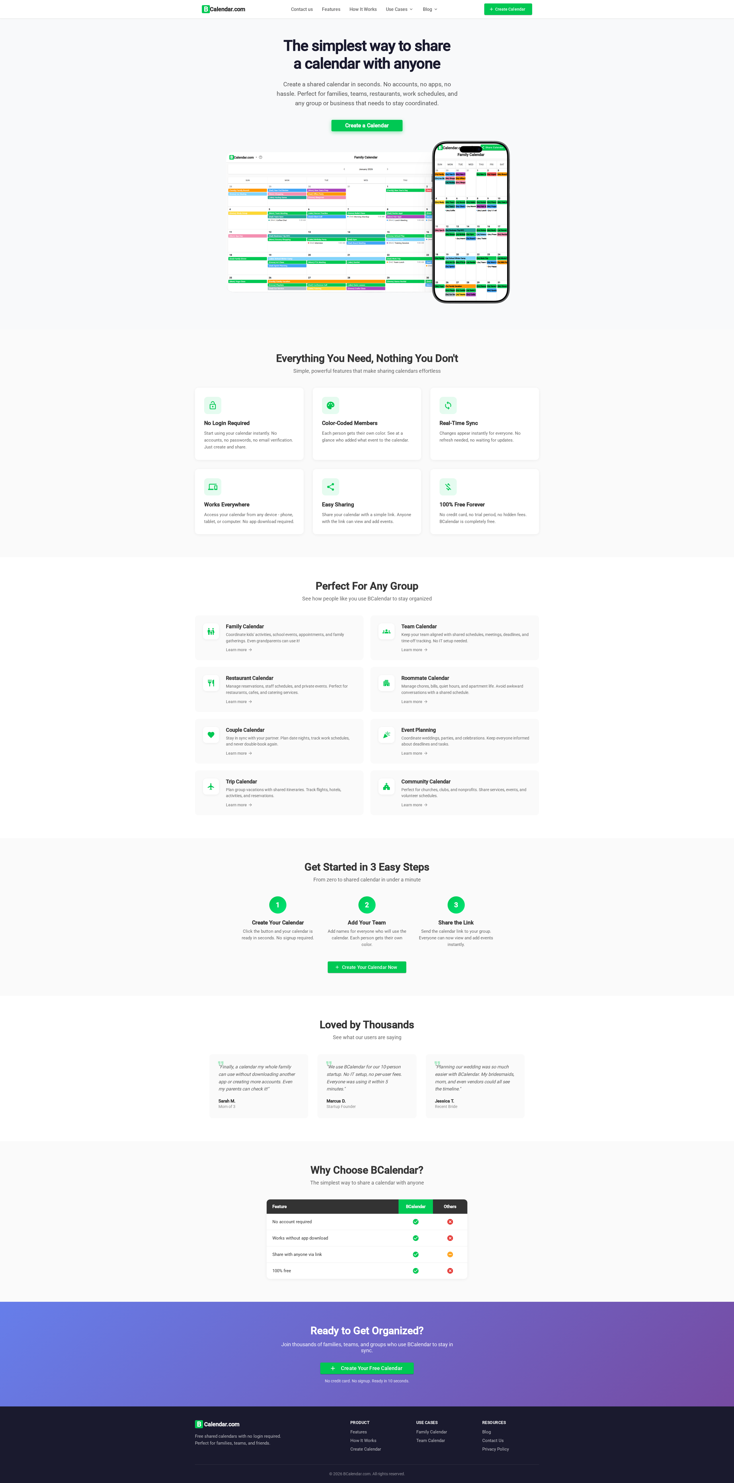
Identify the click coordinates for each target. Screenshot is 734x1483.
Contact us (302, 9)
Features (331, 9)
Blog (486, 1432)
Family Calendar (431, 1432)
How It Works (363, 9)
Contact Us (493, 1440)
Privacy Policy (495, 1449)
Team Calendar (430, 1440)
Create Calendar (365, 1449)
